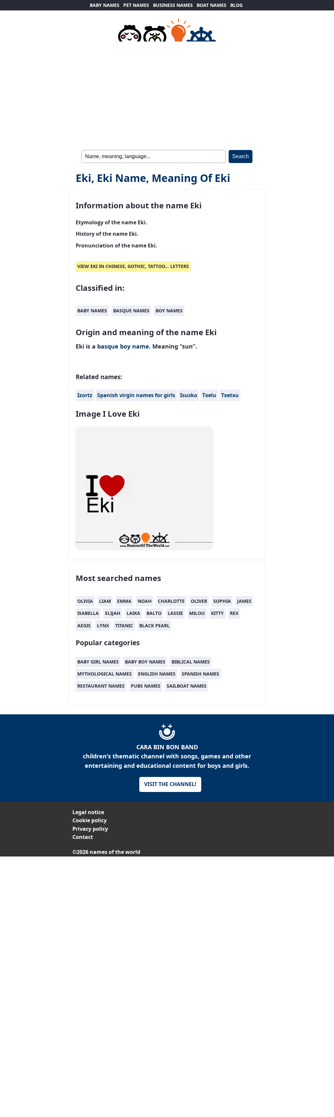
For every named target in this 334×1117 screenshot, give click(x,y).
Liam (105, 601)
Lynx (103, 625)
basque (107, 346)
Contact (82, 837)
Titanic (124, 625)
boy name (134, 346)
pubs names (145, 686)
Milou (197, 613)
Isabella (88, 613)
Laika (133, 613)
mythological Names (104, 674)
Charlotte (171, 601)
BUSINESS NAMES (173, 5)
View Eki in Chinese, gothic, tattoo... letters (133, 266)
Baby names (92, 310)
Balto (153, 613)
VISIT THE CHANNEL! (170, 784)
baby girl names (98, 662)
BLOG (236, 5)
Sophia (222, 601)
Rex (234, 613)
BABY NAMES (104, 5)
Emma (124, 601)
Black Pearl (154, 625)
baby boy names (145, 662)
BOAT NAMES (211, 5)
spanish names (200, 674)
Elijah (112, 613)
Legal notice (88, 812)
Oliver (199, 601)
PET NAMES (136, 5)
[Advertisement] (167, 94)
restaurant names (101, 686)
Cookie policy (89, 820)
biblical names (191, 662)
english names (156, 674)
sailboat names (186, 686)
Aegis (84, 625)
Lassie (175, 613)
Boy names (169, 310)
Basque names (131, 310)
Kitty (217, 613)
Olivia (85, 601)
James (244, 601)
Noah (145, 601)
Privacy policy (90, 828)
